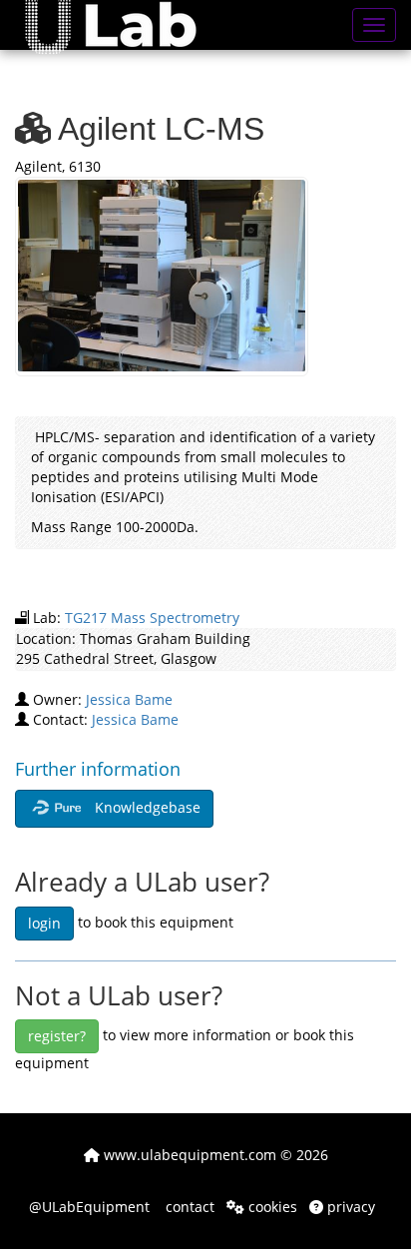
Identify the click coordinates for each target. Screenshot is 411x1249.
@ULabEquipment (89, 1206)
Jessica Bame (129, 699)
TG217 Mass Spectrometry (152, 617)
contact (188, 1206)
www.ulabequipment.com (188, 1154)
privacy (349, 1206)
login (44, 923)
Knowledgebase (146, 807)
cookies (270, 1206)
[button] (125, 25)
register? (57, 1035)
